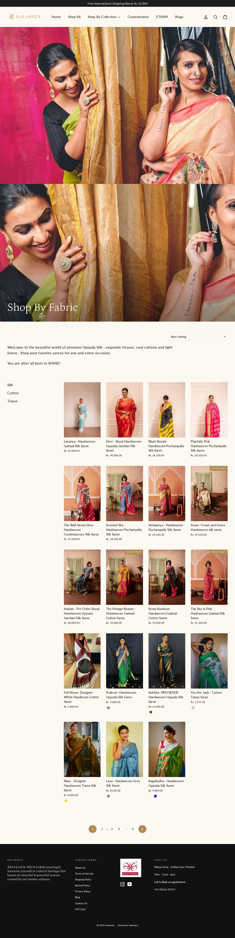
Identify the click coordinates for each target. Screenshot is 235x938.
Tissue (12, 401)
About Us (80, 867)
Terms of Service (84, 873)
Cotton (13, 393)
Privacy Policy (83, 891)
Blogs (179, 17)
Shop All (74, 17)
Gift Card (80, 909)
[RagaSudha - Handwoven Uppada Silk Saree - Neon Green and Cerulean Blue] (155, 796)
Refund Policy (82, 885)
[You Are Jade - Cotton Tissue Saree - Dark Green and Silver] (193, 707)
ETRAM (162, 17)
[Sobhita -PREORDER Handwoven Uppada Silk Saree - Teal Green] (150, 712)
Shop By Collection (103, 17)
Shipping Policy (83, 879)
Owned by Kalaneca (128, 925)
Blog (77, 897)
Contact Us (81, 903)
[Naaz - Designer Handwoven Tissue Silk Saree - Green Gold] (66, 800)
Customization (138, 17)
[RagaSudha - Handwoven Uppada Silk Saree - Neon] (150, 796)
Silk (10, 385)
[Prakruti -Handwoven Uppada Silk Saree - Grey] (108, 707)
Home (56, 17)
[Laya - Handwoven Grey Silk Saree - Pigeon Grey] (108, 796)
